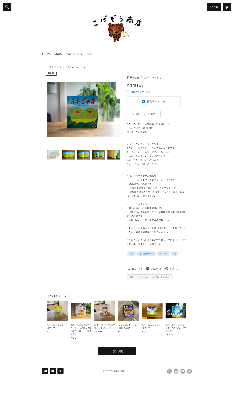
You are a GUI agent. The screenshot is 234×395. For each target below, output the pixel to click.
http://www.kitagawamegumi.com (189, 371)
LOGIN (214, 7)
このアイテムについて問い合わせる (151, 277)
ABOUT (59, 53)
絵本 (59, 67)
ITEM (89, 53)
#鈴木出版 (163, 253)
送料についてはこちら (142, 91)
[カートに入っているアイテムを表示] (227, 7)
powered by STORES (114, 371)
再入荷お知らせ (156, 101)
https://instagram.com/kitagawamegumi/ (176, 371)
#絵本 (131, 253)
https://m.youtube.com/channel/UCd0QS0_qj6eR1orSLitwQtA (182, 371)
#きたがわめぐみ (146, 253)
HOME (46, 53)
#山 (174, 253)
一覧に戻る (117, 351)
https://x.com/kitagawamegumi (169, 371)
